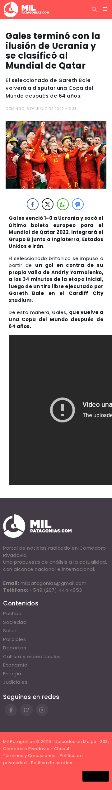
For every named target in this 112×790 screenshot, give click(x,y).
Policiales (14, 639)
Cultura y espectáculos (32, 656)
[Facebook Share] (33, 204)
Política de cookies (51, 762)
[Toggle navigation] (105, 9)
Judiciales (15, 682)
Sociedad (14, 622)
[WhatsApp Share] (63, 204)
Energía (12, 673)
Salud (10, 630)
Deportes (14, 647)
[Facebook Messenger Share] (78, 204)
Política (12, 613)
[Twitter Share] (48, 204)
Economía (15, 665)
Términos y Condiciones (29, 755)
